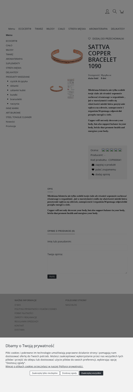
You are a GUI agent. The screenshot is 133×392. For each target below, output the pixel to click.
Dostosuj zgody (69, 373)
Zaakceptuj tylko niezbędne (45, 373)
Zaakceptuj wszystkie (91, 373)
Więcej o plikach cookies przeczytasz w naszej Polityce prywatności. (44, 366)
